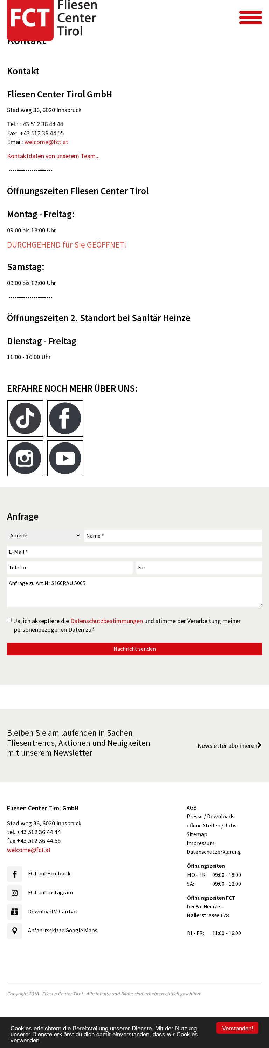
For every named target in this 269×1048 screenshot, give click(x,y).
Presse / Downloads (210, 816)
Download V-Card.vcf (53, 911)
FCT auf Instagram (50, 892)
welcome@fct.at (46, 142)
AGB (192, 807)
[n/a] (250, 17)
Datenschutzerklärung (214, 851)
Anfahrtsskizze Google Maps (62, 930)
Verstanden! (237, 1027)
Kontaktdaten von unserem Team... (53, 156)
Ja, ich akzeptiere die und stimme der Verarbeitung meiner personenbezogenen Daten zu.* (127, 625)
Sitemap (197, 834)
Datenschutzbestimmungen (106, 621)
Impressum (200, 842)
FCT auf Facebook (49, 873)
